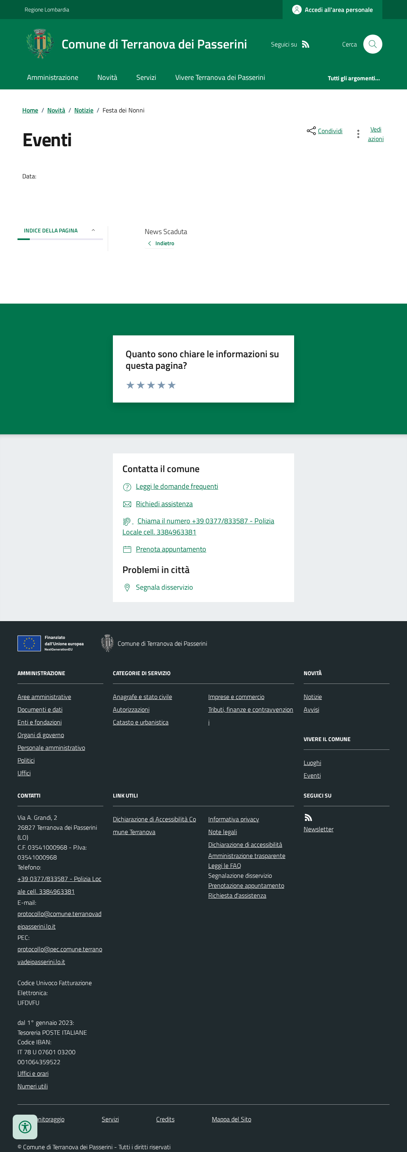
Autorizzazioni (131, 709)
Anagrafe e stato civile (142, 696)
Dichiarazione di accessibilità (245, 844)
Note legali (222, 831)
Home (30, 110)
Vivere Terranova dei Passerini (220, 77)
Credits (165, 1119)
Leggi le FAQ (224, 865)
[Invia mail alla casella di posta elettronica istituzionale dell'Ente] (60, 920)
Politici (26, 760)
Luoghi (312, 762)
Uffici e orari (32, 1073)
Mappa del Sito (231, 1119)
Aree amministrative (44, 696)
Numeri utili (32, 1086)
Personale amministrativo (51, 747)
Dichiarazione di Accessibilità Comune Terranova (154, 825)
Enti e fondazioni (39, 722)
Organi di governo (40, 735)
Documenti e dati (39, 709)
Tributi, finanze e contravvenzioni (250, 716)
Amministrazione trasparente (246, 855)
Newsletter (318, 829)
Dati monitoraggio (40, 1119)
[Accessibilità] (25, 1127)
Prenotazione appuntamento (246, 885)
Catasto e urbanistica (141, 722)
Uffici (24, 773)
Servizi (146, 77)
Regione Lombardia (47, 9)
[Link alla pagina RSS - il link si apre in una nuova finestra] (305, 44)
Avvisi (311, 709)
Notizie (83, 110)
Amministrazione (52, 77)
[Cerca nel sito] (369, 44)
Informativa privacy (233, 819)
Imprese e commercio (236, 696)
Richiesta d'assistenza (237, 895)
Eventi (312, 775)
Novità (107, 77)
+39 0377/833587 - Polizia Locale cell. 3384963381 (59, 885)
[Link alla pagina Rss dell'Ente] (308, 818)
